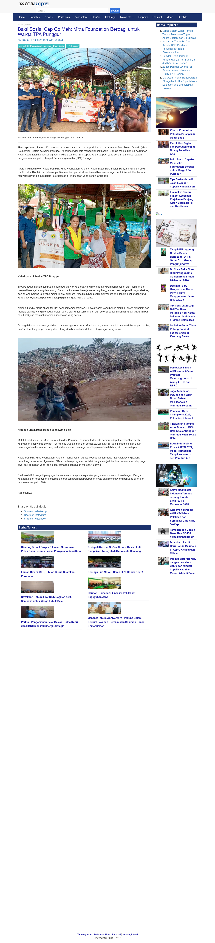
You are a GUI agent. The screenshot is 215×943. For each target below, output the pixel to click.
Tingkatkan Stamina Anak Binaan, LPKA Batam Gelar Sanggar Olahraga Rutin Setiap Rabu (183, 431)
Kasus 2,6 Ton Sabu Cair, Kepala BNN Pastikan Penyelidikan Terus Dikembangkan (176, 47)
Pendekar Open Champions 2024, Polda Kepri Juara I (181, 414)
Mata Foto (126, 17)
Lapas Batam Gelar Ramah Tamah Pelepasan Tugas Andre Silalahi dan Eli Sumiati (179, 34)
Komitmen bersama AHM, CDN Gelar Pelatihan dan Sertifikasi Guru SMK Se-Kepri (182, 517)
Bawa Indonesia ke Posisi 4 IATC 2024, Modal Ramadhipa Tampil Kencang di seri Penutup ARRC (181, 451)
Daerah (33, 17)
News (48, 17)
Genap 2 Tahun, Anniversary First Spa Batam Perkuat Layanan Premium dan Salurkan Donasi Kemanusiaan (116, 622)
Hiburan (95, 17)
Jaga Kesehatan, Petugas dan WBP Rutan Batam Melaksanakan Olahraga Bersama (181, 398)
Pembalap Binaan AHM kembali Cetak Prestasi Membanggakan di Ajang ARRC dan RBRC (181, 376)
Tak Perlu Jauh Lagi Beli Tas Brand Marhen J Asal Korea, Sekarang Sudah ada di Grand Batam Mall (182, 313)
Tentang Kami (84, 934)
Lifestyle (182, 17)
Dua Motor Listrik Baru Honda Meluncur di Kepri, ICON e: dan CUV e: (183, 547)
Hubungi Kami (130, 934)
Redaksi (116, 934)
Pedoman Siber (102, 934)
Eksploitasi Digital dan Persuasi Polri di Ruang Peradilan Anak (182, 148)
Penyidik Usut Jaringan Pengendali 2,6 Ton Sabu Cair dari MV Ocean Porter (179, 59)
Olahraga (110, 17)
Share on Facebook (35, 518)
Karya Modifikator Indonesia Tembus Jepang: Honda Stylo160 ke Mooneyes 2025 (181, 497)
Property (143, 17)
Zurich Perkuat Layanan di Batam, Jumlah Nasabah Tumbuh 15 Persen (177, 70)
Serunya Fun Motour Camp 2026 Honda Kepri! (115, 572)
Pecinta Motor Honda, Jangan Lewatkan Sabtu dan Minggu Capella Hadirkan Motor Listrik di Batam (183, 566)
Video (170, 17)
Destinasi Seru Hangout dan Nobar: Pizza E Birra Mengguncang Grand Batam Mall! (182, 293)
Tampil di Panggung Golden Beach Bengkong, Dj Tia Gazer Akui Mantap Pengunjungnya (182, 257)
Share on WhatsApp (35, 511)
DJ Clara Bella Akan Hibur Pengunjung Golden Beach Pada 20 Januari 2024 (182, 274)
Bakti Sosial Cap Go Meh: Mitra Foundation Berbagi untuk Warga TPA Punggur (182, 166)
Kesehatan (81, 17)
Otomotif (157, 17)
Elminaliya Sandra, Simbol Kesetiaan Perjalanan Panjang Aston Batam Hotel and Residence (181, 199)
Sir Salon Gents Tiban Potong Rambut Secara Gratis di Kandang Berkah (183, 331)
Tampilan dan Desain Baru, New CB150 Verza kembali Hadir (182, 533)
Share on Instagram (35, 515)
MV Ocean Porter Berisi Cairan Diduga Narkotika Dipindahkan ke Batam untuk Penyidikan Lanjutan (179, 83)
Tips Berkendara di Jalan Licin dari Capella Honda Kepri (182, 182)
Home (21, 17)
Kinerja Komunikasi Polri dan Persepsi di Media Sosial (182, 133)
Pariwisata (64, 17)
